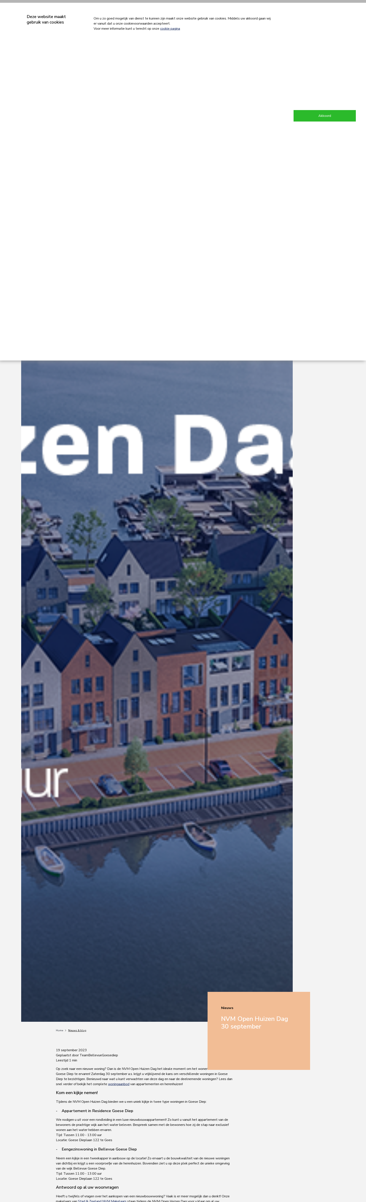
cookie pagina (170, 28)
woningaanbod (118, 1084)
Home (59, 1030)
